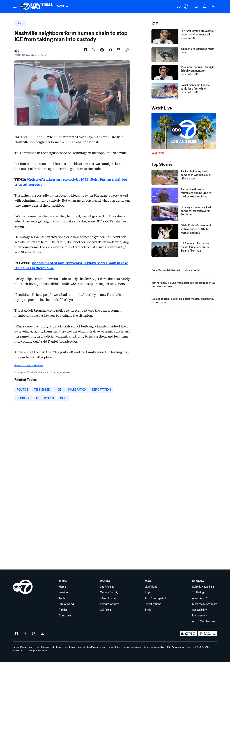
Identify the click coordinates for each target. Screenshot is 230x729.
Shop (148, 609)
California (106, 609)
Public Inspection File (154, 647)
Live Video (151, 586)
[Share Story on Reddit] (102, 50)
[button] (15, 6)
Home (62, 586)
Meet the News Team (204, 604)
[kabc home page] (23, 587)
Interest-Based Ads (132, 647)
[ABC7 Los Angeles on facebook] (16, 633)
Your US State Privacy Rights (91, 647)
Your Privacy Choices (39, 647)
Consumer (65, 615)
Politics (63, 609)
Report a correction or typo (28, 365)
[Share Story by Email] (119, 50)
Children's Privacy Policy (63, 647)
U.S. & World (66, 604)
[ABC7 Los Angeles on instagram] (33, 633)
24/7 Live (62, 6)
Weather (64, 592)
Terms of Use (114, 647)
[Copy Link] (127, 50)
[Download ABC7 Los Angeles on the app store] (188, 633)
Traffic (62, 598)
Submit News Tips (203, 586)
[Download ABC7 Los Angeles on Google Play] (207, 633)
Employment (199, 615)
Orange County (109, 592)
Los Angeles (107, 586)
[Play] (183, 131)
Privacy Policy (19, 647)
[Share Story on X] (94, 50)
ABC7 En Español (155, 598)
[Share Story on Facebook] (85, 50)
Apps (148, 592)
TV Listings (198, 592)
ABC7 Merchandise (203, 621)
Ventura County (109, 604)
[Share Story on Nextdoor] (110, 50)
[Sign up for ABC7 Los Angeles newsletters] (42, 633)
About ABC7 (199, 598)
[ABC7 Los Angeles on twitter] (25, 633)
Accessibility (199, 609)
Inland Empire (108, 598)
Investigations (153, 604)
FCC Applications (175, 647)
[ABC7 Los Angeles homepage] (36, 6)
